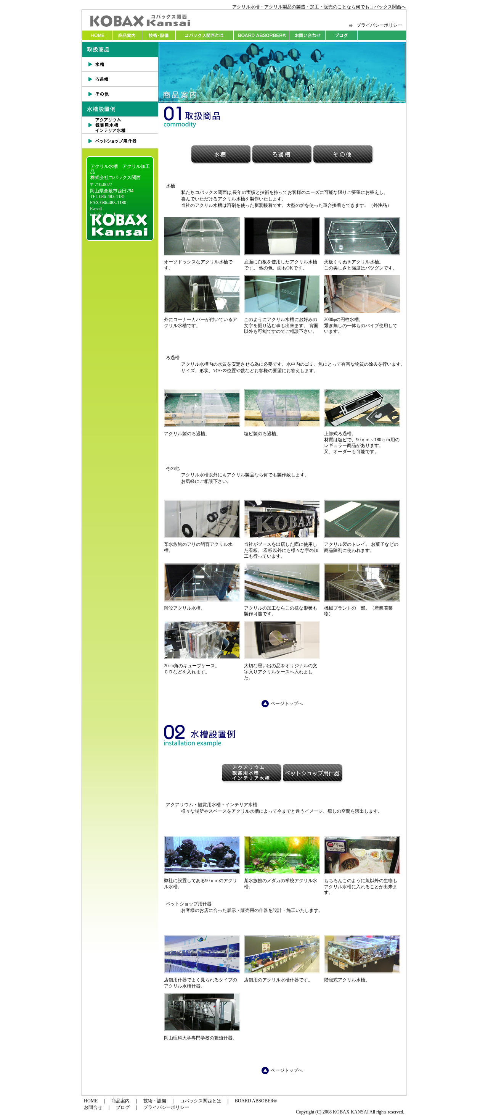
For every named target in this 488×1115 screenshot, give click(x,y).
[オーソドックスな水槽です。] (202, 254)
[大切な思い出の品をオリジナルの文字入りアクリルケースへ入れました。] (282, 657)
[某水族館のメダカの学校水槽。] (282, 872)
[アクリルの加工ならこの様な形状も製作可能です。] (282, 600)
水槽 (120, 64)
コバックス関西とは (204, 35)
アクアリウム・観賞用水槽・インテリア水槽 (120, 125)
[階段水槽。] (202, 600)
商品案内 (120, 1101)
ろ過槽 (120, 79)
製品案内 (127, 35)
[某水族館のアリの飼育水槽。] (202, 536)
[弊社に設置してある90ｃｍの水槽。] (202, 872)
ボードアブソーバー (261, 35)
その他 (120, 94)
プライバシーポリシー (379, 25)
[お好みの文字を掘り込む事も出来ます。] (282, 311)
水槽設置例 (120, 109)
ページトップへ (287, 703)
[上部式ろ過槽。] (362, 425)
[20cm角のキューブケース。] (202, 657)
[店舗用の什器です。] (282, 972)
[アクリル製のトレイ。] (362, 536)
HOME (97, 35)
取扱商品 (120, 49)
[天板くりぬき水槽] (362, 254)
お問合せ (307, 35)
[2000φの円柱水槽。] (362, 311)
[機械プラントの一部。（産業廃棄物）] (362, 600)
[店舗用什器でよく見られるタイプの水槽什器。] (202, 972)
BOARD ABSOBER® (256, 1101)
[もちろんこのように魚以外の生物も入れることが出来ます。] (362, 872)
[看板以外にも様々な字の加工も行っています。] (282, 536)
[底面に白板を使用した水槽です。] (282, 254)
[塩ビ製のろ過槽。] (282, 425)
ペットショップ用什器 (120, 141)
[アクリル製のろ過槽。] (202, 425)
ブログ (342, 35)
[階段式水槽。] (362, 972)
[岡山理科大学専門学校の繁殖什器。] (202, 1029)
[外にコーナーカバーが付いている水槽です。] (202, 311)
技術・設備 (158, 35)
